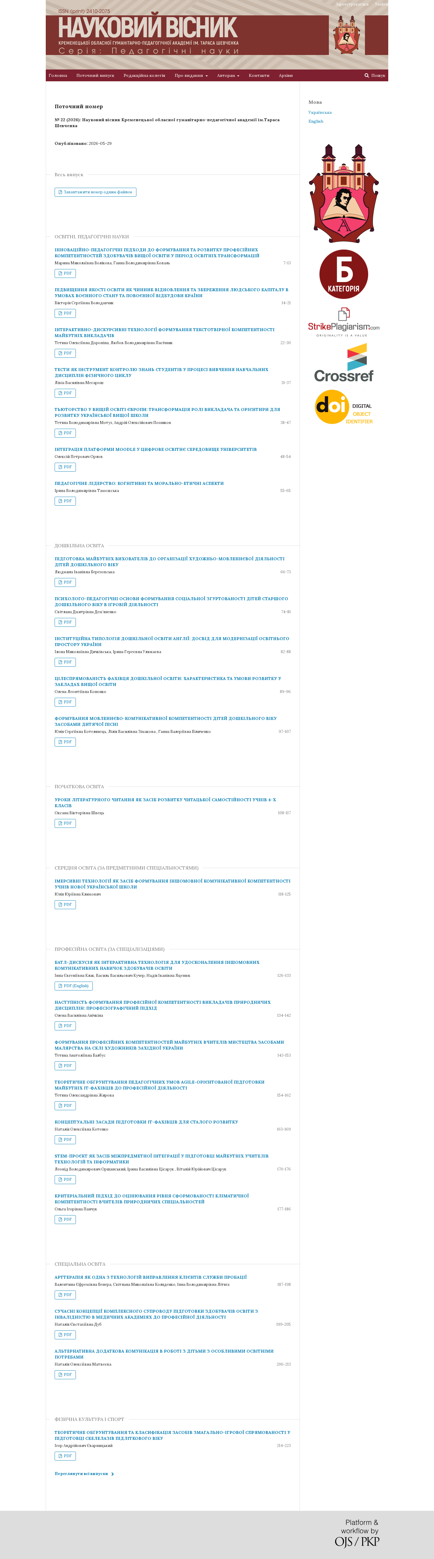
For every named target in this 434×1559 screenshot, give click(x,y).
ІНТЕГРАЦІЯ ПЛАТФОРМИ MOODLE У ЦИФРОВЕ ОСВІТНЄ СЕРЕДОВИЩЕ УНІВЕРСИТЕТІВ (156, 449)
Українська (320, 112)
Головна (58, 75)
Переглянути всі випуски (81, 1473)
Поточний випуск (95, 75)
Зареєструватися (352, 4)
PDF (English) (76, 985)
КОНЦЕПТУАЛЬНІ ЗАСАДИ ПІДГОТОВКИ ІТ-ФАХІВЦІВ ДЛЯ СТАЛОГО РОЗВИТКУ (146, 1122)
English (316, 121)
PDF (67, 273)
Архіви (286, 75)
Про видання (189, 75)
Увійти (381, 4)
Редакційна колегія (144, 75)
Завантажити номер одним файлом (97, 192)
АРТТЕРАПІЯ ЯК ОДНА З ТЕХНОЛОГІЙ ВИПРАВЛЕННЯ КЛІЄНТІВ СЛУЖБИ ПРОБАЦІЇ (151, 1277)
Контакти (259, 75)
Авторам (226, 75)
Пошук (377, 75)
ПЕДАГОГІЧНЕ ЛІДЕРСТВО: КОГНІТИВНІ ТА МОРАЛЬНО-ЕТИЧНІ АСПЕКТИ (139, 483)
